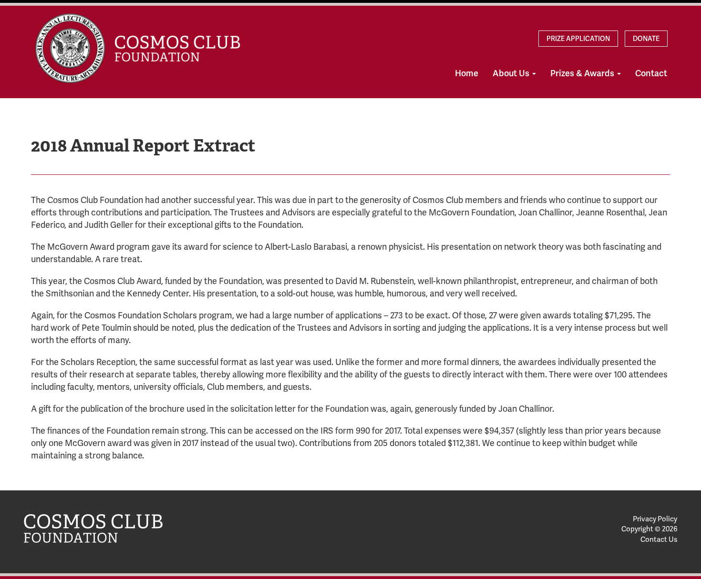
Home (466, 73)
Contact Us (658, 539)
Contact (651, 73)
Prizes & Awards (583, 73)
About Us (512, 73)
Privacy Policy (655, 519)
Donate (646, 38)
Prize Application (578, 38)
